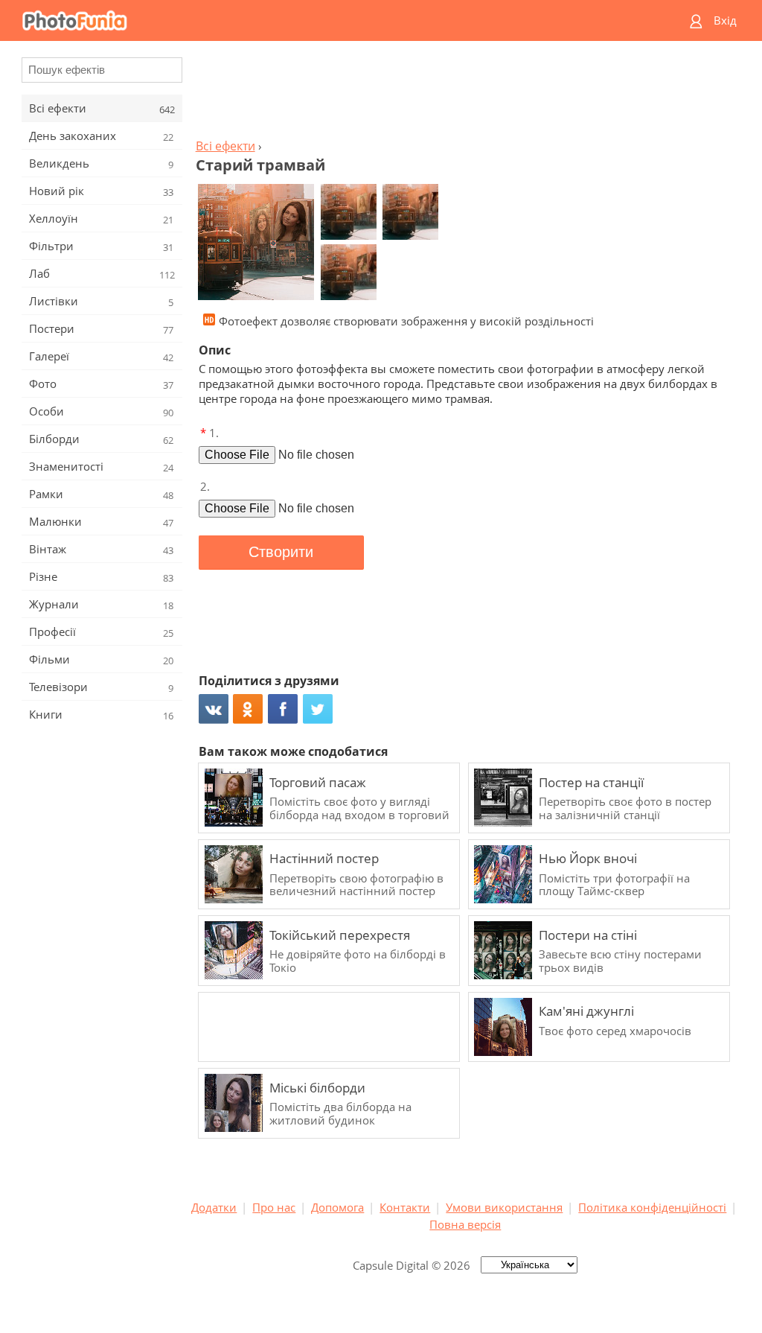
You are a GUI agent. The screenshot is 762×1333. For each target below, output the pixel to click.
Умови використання (504, 1207)
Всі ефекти (225, 146)
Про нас (273, 1207)
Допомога (337, 1207)
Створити (281, 552)
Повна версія (465, 1224)
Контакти (405, 1207)
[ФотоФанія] (323, 20)
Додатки (214, 1207)
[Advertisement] (465, 93)
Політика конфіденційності (652, 1207)
